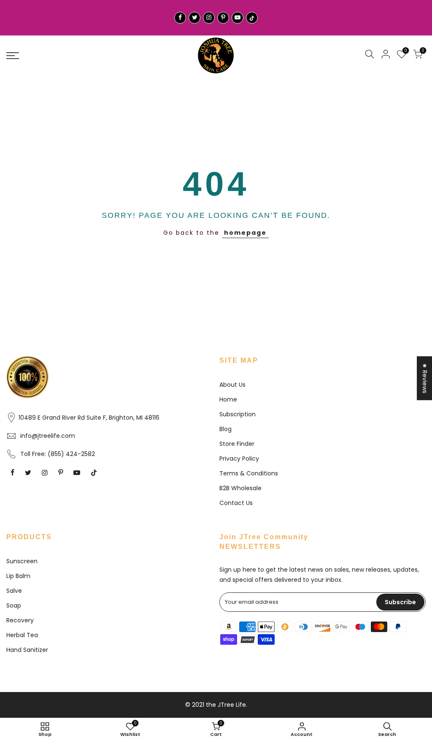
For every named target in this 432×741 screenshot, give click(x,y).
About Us (232, 384)
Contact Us (236, 503)
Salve (14, 590)
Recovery (20, 620)
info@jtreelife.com (47, 436)
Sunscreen (22, 561)
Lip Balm (18, 576)
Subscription (237, 414)
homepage (245, 232)
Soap (13, 605)
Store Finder (236, 444)
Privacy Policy (239, 458)
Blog (225, 429)
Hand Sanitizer (27, 650)
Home (228, 399)
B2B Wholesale (240, 488)
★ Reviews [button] (425, 378)
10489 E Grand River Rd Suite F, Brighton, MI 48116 (89, 417)
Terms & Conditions (248, 473)
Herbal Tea (22, 635)
